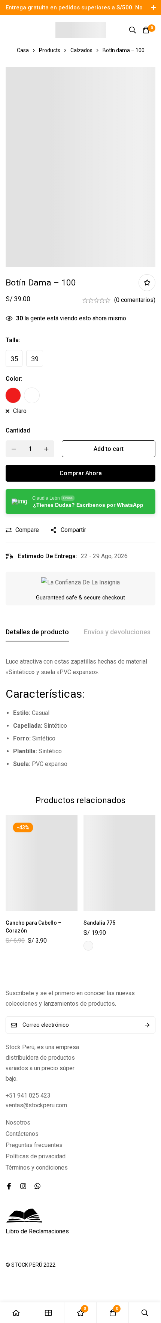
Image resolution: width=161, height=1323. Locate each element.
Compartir (73, 529)
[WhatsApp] (37, 1186)
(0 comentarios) (134, 299)
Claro (20, 410)
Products (49, 50)
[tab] (37, 632)
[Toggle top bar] (153, 7)
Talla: (13, 340)
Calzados (81, 50)
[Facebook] (9, 1186)
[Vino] (31, 395)
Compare (27, 529)
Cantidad (18, 430)
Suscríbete (147, 1025)
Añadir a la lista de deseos (147, 282)
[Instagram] (23, 1186)
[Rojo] (13, 395)
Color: (14, 378)
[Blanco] (88, 946)
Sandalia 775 (99, 923)
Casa (23, 50)
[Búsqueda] (132, 30)
